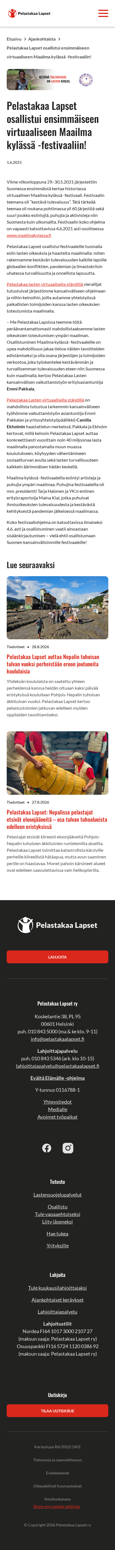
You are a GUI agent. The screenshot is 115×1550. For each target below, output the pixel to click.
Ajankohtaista (42, 38)
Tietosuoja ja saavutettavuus (57, 1459)
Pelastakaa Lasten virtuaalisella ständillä (45, 399)
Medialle (57, 1109)
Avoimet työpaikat (57, 1117)
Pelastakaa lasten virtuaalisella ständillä (45, 284)
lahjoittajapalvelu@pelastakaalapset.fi (57, 1066)
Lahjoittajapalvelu (57, 1312)
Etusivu (14, 38)
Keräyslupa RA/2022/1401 (57, 1446)
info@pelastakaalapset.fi (57, 1039)
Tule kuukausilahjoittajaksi (57, 1288)
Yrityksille (58, 1245)
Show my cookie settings (56, 1506)
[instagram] (68, 1147)
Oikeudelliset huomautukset (57, 1486)
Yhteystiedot (57, 1102)
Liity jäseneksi (57, 1222)
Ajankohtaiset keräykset (58, 1300)
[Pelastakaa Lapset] (29, 12)
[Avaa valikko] (103, 13)
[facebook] (46, 1147)
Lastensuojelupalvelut (57, 1195)
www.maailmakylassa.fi (29, 235)
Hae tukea (57, 1233)
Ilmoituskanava (57, 1499)
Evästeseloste (57, 1472)
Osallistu (58, 1207)
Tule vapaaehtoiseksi (57, 1214)
